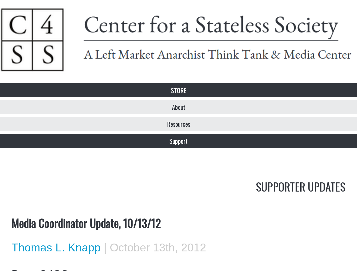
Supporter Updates (301, 186)
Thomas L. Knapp (56, 247)
